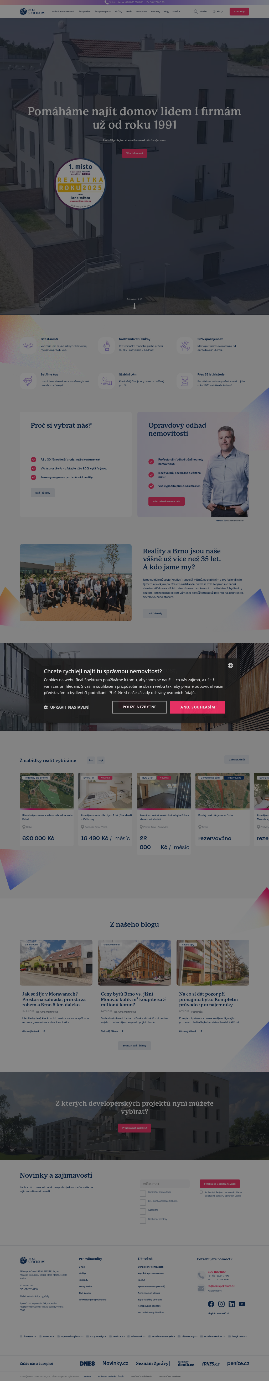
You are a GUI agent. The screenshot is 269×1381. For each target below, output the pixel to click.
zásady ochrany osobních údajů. (167, 692)
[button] (67, 707)
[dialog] (134, 690)
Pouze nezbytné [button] (140, 706)
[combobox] (230, 665)
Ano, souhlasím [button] (197, 707)
